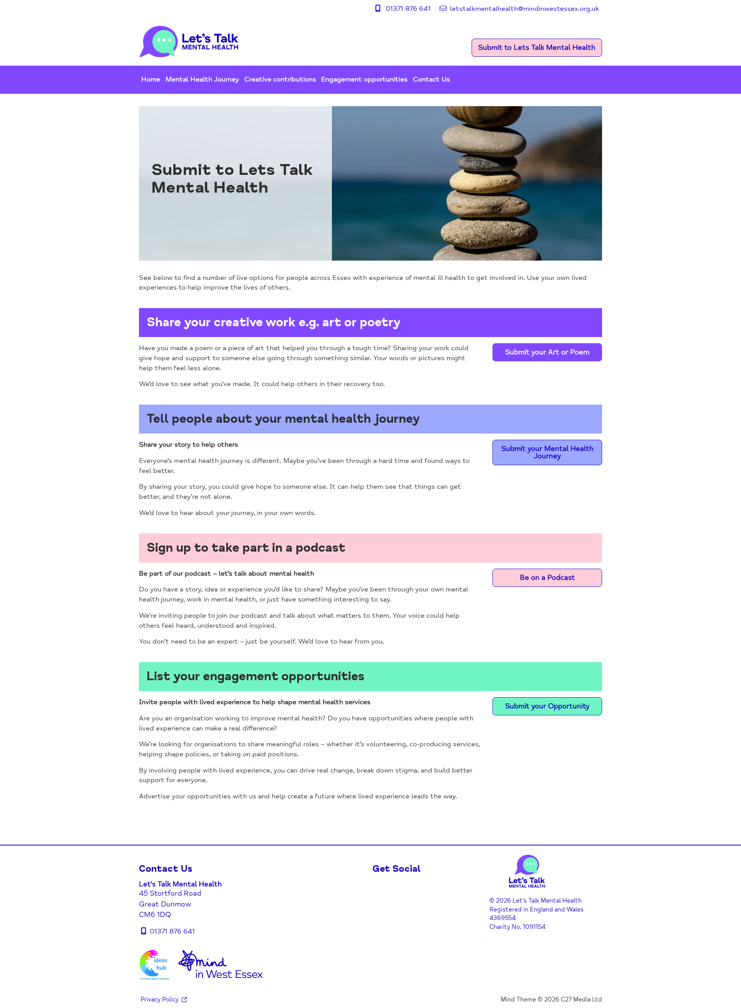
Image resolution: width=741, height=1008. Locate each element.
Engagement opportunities (364, 79)
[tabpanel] (370, 183)
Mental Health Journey (202, 79)
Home (150, 79)
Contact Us (431, 79)
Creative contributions (280, 79)
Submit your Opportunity (547, 706)
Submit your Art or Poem (547, 352)
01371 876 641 (409, 8)
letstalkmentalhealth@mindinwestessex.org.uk (524, 8)
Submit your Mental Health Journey (547, 452)
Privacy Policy (159, 999)
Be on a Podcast (547, 577)
